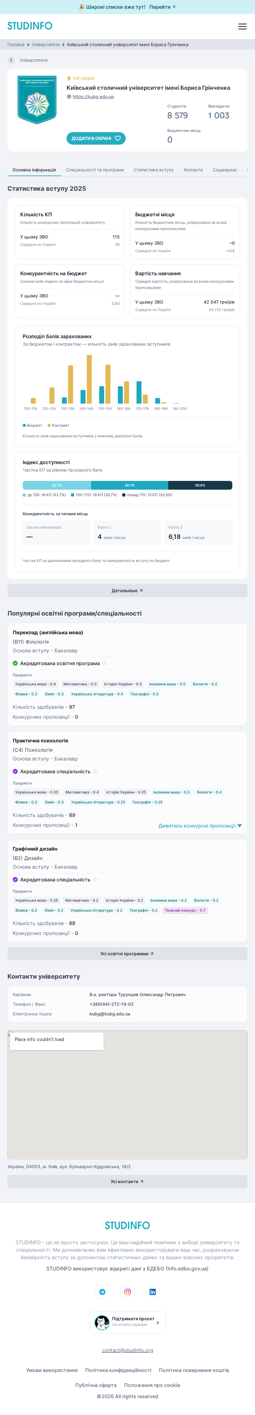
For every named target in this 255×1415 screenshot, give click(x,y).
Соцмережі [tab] (225, 169)
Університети (46, 44)
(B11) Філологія (31, 642)
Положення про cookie (152, 1385)
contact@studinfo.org (127, 1350)
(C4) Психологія (33, 750)
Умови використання (52, 1370)
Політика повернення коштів (194, 1370)
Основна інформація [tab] (34, 169)
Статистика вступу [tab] (154, 169)
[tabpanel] (127, 686)
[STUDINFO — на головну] (29, 28)
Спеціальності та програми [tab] (95, 169)
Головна (16, 44)
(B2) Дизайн (27, 858)
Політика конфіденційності (118, 1370)
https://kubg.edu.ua (93, 96)
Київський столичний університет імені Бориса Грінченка (127, 44)
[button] (104, 663)
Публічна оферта (96, 1385)
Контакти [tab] (193, 169)
